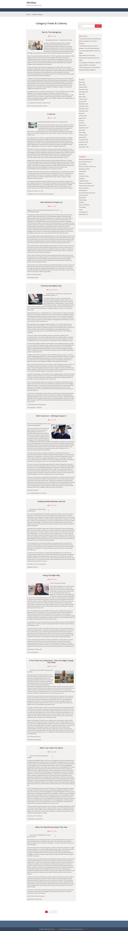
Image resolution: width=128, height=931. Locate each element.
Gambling (82, 178)
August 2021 (82, 118)
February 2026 (83, 87)
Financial (81, 173)
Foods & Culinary (37, 14)
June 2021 (81, 123)
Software (81, 202)
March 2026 (82, 84)
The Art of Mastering (32, 652)
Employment (82, 171)
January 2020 (82, 137)
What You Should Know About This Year (37, 106)
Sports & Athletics (84, 205)
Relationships (83, 200)
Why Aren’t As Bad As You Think (35, 191)
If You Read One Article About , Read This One (38, 103)
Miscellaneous (83, 190)
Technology (82, 207)
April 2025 (82, 94)
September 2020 (83, 128)
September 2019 (83, 147)
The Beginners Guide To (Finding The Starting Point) (40, 194)
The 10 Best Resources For (34, 736)
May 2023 (81, 113)
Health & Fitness (83, 181)
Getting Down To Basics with (34, 649)
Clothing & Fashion (84, 169)
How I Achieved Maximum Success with (37, 493)
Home (28, 14)
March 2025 (82, 96)
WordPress (85, 929)
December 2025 (83, 89)
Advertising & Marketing (86, 159)
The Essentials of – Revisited (34, 407)
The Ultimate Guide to (32, 277)
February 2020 (83, 135)
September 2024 (83, 108)
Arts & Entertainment (85, 162)
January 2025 (82, 101)
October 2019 (83, 144)
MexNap (31, 2)
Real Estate (82, 197)
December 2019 (83, 139)
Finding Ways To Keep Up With (35, 819)
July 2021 (81, 120)
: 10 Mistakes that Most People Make (36, 404)
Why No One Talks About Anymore (36, 896)
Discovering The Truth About (34, 816)
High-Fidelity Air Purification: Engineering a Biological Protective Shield (89, 58)
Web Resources (83, 214)
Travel (81, 209)
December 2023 (83, 111)
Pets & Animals (83, 195)
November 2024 (83, 106)
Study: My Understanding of (34, 739)
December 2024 (83, 104)
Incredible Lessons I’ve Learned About (36, 564)
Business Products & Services (87, 166)
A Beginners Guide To (32, 567)
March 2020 (82, 132)
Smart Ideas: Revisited (32, 490)
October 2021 (83, 116)
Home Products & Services (86, 185)
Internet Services (84, 188)
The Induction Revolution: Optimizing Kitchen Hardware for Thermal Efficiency (90, 41)
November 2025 (83, 92)
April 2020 (82, 130)
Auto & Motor (83, 164)
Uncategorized (83, 212)
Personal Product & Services (87, 193)
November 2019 (83, 142)
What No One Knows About (34, 274)
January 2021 (82, 125)
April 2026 (82, 82)
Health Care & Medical (85, 183)
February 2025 (83, 99)
